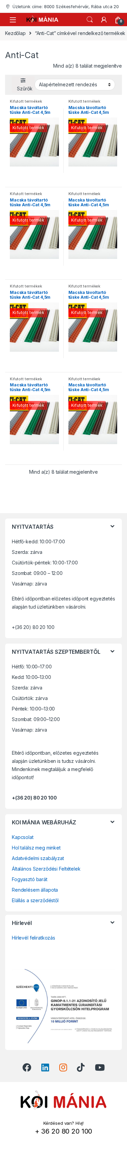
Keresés (89, 19)
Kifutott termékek (26, 101)
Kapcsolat (23, 837)
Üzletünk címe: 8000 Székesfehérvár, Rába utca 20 (66, 6)
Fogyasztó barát (29, 879)
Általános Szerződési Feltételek (46, 869)
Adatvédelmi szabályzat (38, 858)
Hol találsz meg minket (36, 848)
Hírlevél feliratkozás (33, 938)
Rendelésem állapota (35, 890)
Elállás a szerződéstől (35, 900)
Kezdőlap (15, 33)
